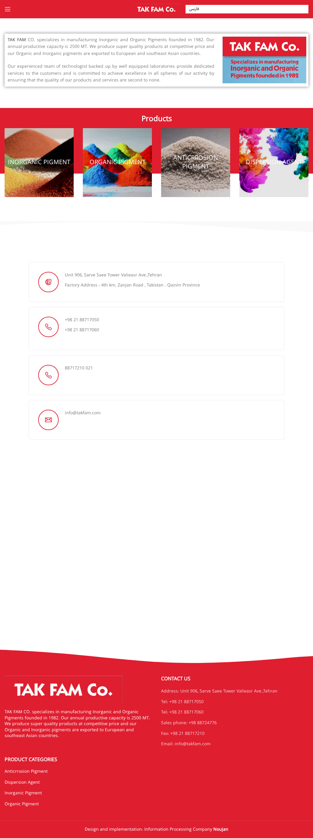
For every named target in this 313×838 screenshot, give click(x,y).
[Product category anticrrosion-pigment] (195, 162)
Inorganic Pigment (23, 793)
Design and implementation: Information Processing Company (156, 829)
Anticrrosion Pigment (26, 771)
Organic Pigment (22, 804)
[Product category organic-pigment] (117, 162)
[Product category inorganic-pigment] (39, 162)
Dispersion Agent (22, 782)
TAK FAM (17, 40)
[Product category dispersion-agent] (273, 162)
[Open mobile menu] (8, 9)
